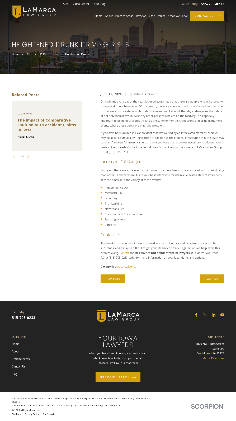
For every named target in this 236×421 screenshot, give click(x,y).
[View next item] (28, 156)
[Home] (34, 12)
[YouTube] (222, 315)
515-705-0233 (212, 4)
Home (15, 344)
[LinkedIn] (213, 315)
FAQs (65, 4)
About (15, 351)
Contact (124, 253)
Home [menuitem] (98, 16)
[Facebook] (196, 315)
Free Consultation (115, 377)
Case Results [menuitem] (157, 16)
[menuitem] (16, 414)
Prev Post (113, 279)
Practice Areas (21, 359)
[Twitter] (205, 315)
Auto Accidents (126, 266)
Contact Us (204, 16)
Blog (14, 374)
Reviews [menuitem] (141, 16)
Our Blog (100, 4)
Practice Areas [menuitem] (124, 16)
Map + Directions (213, 358)
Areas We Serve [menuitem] (178, 16)
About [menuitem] (109, 16)
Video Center (81, 4)
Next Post (212, 279)
